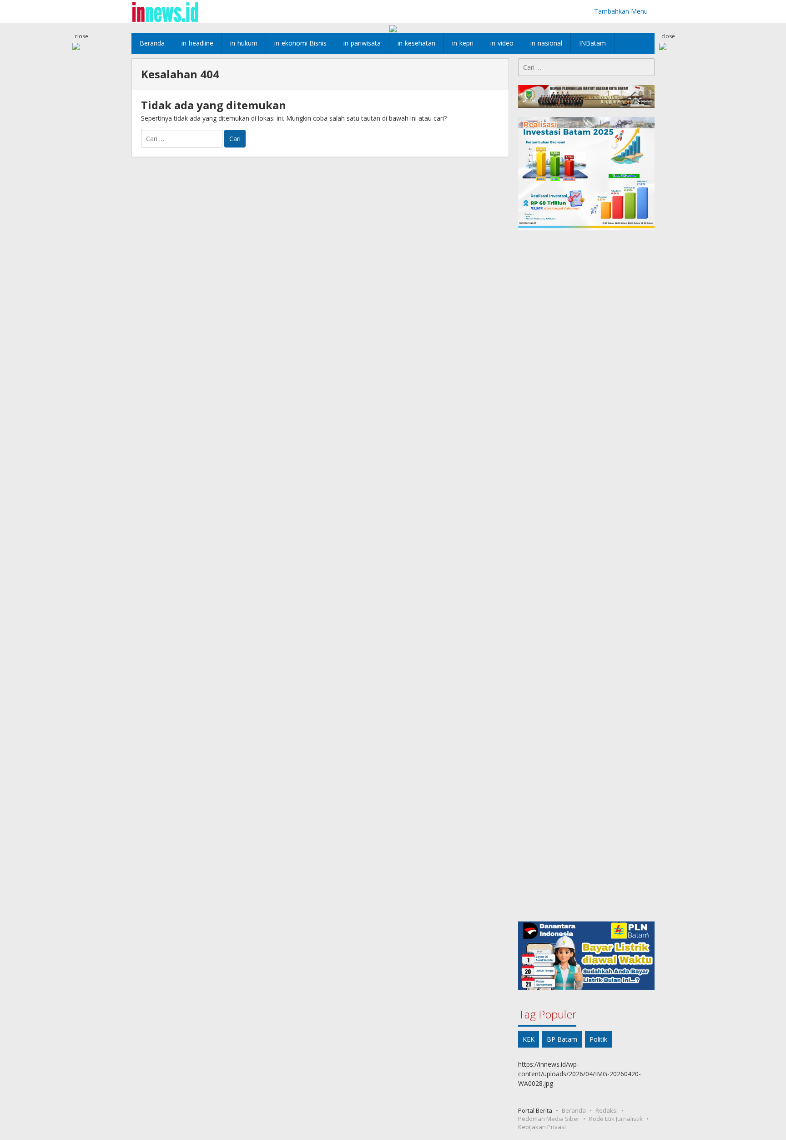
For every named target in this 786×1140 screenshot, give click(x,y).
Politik (598, 1039)
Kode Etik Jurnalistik (616, 1119)
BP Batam (562, 1039)
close (81, 36)
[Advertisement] (586, 575)
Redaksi (606, 1110)
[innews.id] (164, 11)
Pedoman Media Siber (548, 1119)
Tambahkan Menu (621, 11)
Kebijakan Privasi (542, 1127)
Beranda (574, 1110)
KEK (528, 1039)
